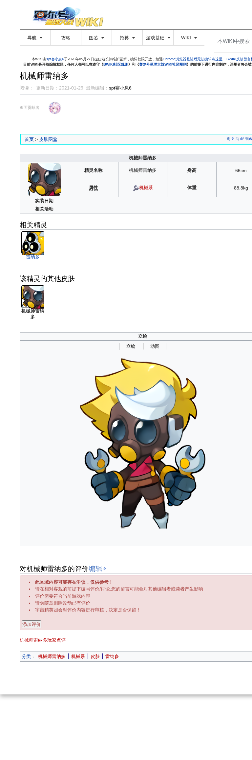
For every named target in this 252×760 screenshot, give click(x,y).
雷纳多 (33, 256)
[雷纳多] (33, 243)
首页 (29, 139)
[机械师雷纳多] (44, 179)
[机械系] (136, 187)
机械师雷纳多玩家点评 (43, 640)
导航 (32, 37)
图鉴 (94, 37)
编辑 (95, 568)
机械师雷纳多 (52, 656)
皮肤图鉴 (48, 139)
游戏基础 (156, 37)
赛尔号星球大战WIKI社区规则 (163, 64)
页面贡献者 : (30, 107)
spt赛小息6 (55, 59)
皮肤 (95, 656)
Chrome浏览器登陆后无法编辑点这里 (192, 59)
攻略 (65, 37)
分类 (26, 656)
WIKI (186, 37)
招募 (125, 37)
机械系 (146, 187)
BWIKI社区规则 (115, 64)
